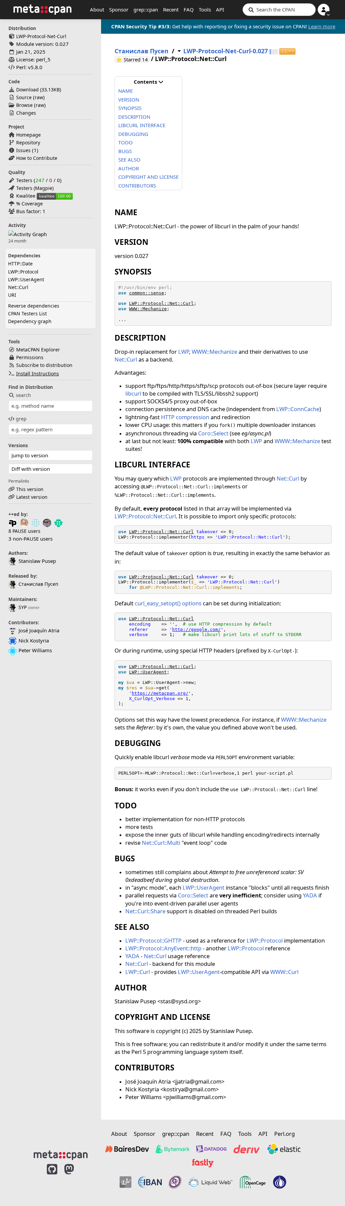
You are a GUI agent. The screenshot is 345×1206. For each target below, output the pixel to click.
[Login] (324, 10)
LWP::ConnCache (297, 409)
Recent (171, 9)
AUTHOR (128, 168)
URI (12, 295)
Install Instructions (37, 373)
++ (287, 51)
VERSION (128, 99)
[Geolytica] (125, 1182)
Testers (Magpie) (35, 188)
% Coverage (29, 203)
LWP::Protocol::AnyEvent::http (163, 948)
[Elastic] (284, 1149)
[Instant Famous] (175, 1182)
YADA (310, 895)
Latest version (32, 497)
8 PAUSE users (24, 531)
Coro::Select (213, 433)
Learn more (321, 26)
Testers (24, 180)
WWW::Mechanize (148, 308)
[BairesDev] (127, 1149)
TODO (125, 142)
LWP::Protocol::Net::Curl (161, 303)
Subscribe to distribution (44, 365)
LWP (183, 351)
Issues (23, 150)
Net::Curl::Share (145, 911)
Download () (38, 89)
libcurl (133, 393)
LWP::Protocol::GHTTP (153, 940)
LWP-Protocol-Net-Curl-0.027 (225, 51)
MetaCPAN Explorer (38, 349)
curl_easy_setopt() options (168, 603)
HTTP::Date (20, 263)
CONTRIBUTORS (137, 185)
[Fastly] (203, 1163)
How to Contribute (36, 158)
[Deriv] (246, 1149)
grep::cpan (145, 9)
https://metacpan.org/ (160, 693)
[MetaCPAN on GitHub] (52, 1180)
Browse (24, 105)
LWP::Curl (137, 972)
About (97, 9)
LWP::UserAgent (26, 279)
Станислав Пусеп (38, 584)
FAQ (189, 9)
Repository (28, 142)
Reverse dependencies (33, 306)
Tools (205, 9)
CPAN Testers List (27, 313)
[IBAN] (150, 1182)
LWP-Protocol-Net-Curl (41, 36)
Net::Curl (18, 287)
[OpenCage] (252, 1182)
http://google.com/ (196, 629)
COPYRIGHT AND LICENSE (148, 176)
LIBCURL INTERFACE (141, 125)
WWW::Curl (284, 972)
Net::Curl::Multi (161, 842)
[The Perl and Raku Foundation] (279, 1182)
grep (21, 418)
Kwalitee (25, 196)
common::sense (146, 292)
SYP (23, 607)
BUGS (125, 151)
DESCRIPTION (134, 116)
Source (24, 97)
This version (29, 489)
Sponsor (118, 9)
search (23, 395)
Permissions (29, 357)
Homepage (28, 135)
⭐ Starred (132, 59)
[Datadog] (211, 1149)
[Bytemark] (172, 1149)
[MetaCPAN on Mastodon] (76, 1180)
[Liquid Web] (210, 1182)
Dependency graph (30, 321)
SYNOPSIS (130, 108)
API (220, 9)
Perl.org (284, 1134)
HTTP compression (185, 417)
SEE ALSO (129, 159)
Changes (26, 113)
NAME (125, 90)
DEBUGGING (133, 134)
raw (39, 97)
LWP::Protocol (23, 271)
